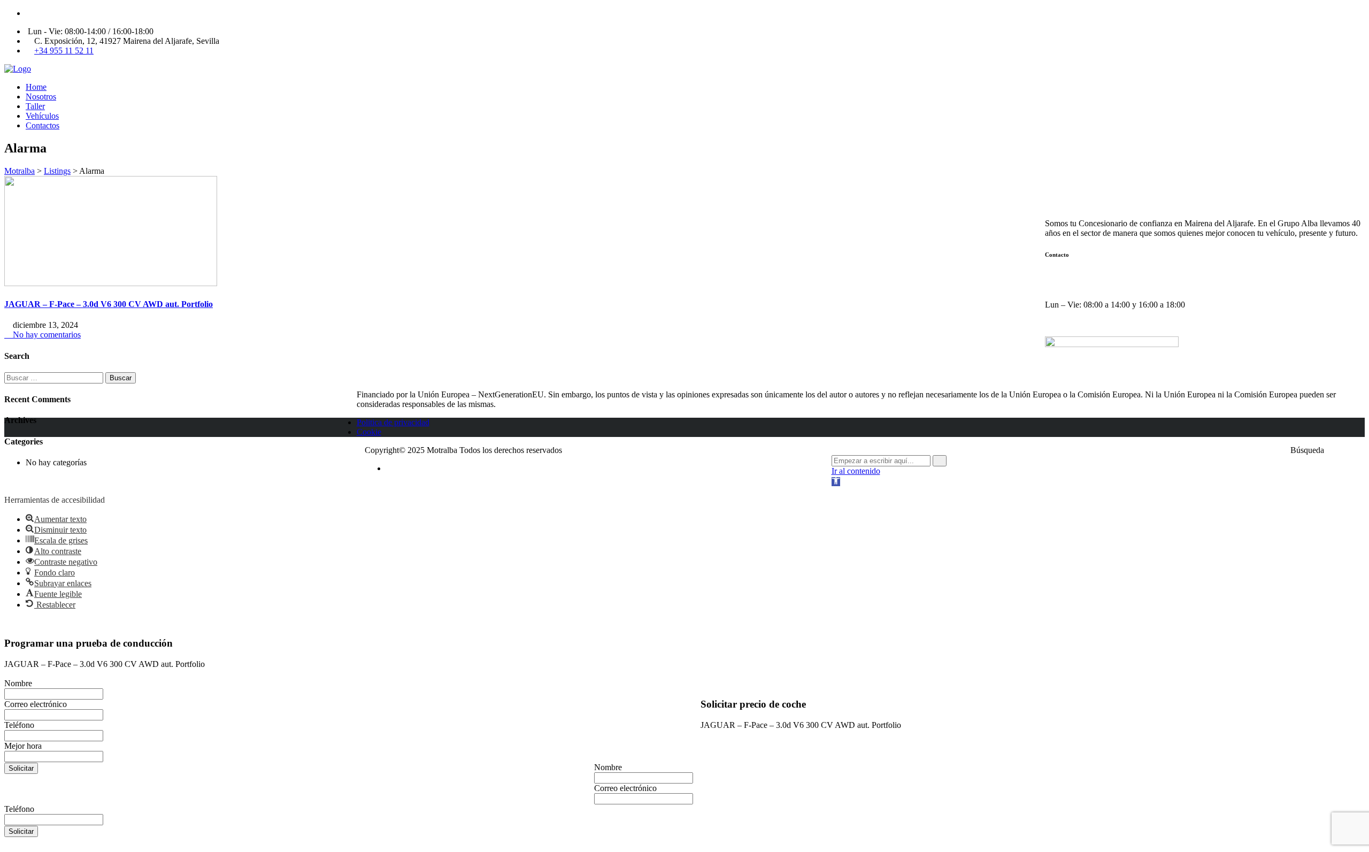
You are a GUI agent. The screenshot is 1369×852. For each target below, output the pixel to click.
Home (36, 86)
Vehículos (42, 115)
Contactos (42, 125)
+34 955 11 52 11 (64, 50)
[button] (836, 481)
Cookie (369, 431)
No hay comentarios (46, 334)
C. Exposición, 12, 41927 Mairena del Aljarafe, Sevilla (1144, 276)
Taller (35, 106)
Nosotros (41, 96)
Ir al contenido (856, 470)
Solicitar (21, 768)
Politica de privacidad (393, 422)
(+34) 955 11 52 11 (1083, 285)
